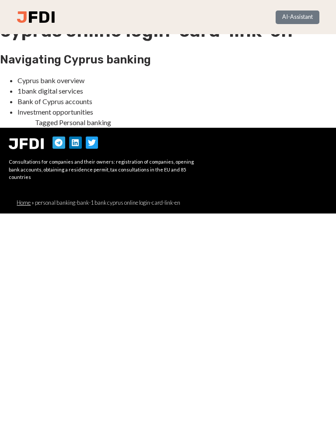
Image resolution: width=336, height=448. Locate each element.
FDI (42, 17)
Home (24, 202)
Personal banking (85, 122)
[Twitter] (92, 142)
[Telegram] (58, 142)
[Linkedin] (75, 142)
